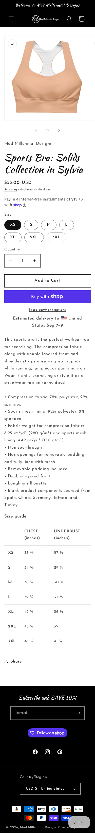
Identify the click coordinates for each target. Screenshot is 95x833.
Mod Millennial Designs (38, 827)
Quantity (12, 249)
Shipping (10, 189)
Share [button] (16, 661)
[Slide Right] (59, 130)
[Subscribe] (78, 713)
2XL (34, 237)
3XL (56, 237)
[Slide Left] (35, 130)
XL (13, 237)
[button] (11, 19)
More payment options (47, 309)
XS (12, 225)
